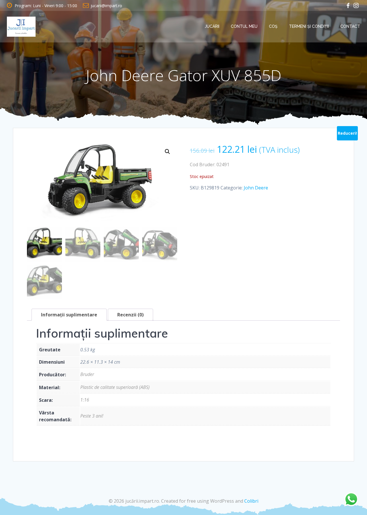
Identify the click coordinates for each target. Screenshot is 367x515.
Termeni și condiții (309, 26)
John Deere (256, 188)
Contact (350, 26)
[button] (167, 151)
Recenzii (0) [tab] (130, 315)
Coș (273, 26)
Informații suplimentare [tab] (69, 315)
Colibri (251, 501)
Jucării (212, 26)
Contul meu (244, 26)
